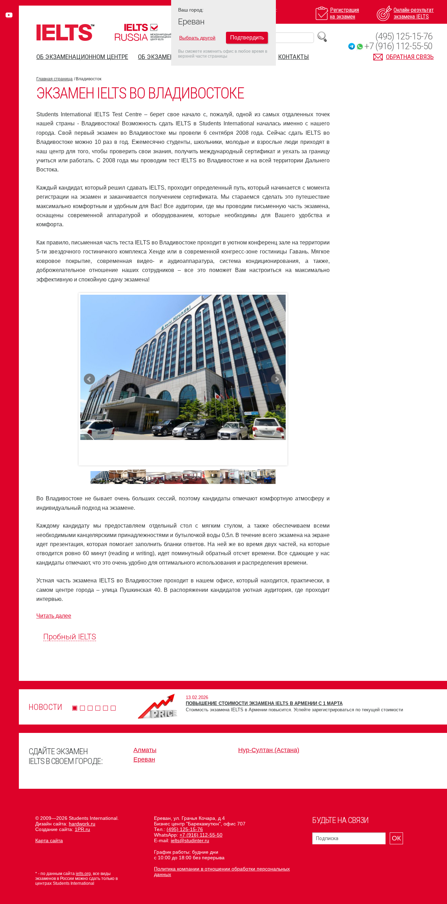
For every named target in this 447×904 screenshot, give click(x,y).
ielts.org (83, 873)
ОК (396, 838)
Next (276, 379)
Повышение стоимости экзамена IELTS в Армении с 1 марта (264, 703)
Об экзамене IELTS (165, 57)
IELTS (65, 32)
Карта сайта (49, 840)
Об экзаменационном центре (82, 57)
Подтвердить (247, 38)
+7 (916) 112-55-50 (398, 46)
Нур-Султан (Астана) (268, 750)
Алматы (144, 750)
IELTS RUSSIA (145, 32)
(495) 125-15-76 (403, 36)
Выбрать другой (197, 38)
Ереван (144, 759)
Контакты (293, 57)
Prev (89, 379)
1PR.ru (82, 829)
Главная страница (54, 78)
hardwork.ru (82, 823)
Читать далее (53, 616)
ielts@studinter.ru (190, 840)
